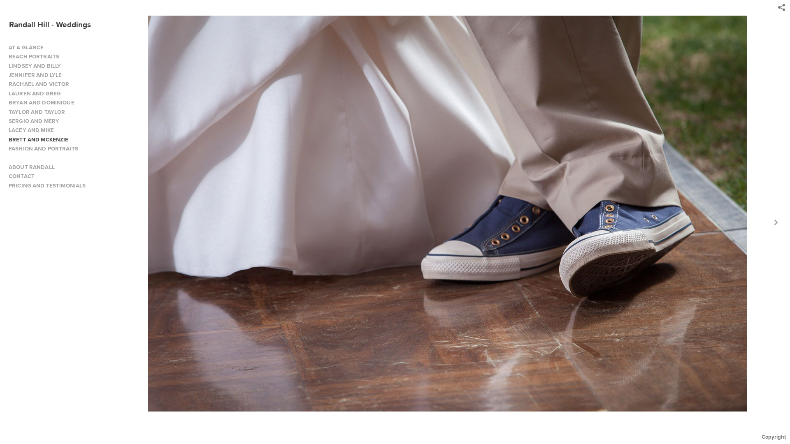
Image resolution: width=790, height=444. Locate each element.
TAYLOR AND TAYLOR (37, 112)
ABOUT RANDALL (32, 167)
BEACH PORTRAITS (34, 56)
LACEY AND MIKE (31, 130)
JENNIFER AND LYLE (35, 75)
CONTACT (22, 176)
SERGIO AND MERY (34, 121)
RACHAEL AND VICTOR (39, 84)
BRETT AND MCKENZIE (39, 139)
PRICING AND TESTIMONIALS (47, 186)
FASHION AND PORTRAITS (43, 149)
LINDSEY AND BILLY (35, 66)
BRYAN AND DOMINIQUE (41, 102)
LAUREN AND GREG (35, 93)
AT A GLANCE (26, 47)
